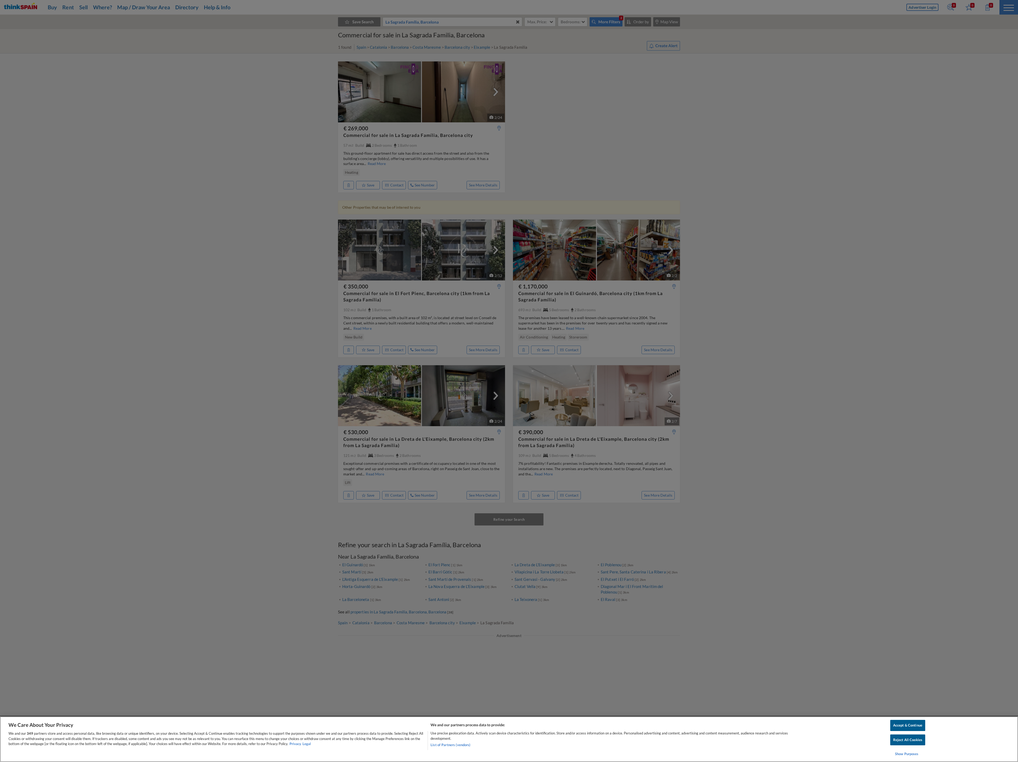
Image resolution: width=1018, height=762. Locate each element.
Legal (306, 744)
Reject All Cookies (907, 740)
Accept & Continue (907, 725)
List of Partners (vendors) (450, 745)
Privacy (295, 744)
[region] (509, 739)
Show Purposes (907, 754)
